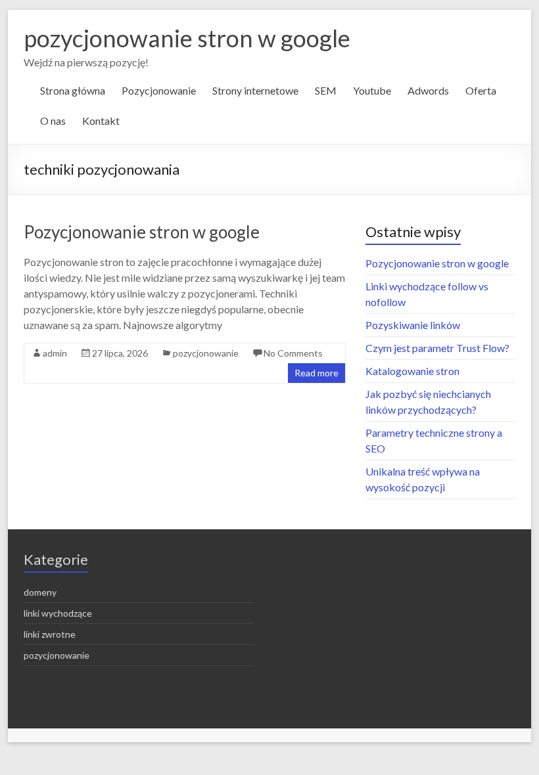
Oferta (480, 90)
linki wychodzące (58, 613)
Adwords (428, 90)
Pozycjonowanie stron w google (142, 231)
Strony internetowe (255, 90)
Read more (316, 372)
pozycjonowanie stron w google (187, 38)
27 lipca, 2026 (120, 353)
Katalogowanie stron (412, 371)
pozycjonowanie (206, 353)
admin (55, 353)
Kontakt (101, 120)
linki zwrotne (50, 634)
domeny (40, 592)
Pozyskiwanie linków (412, 325)
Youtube (372, 90)
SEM (326, 90)
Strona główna (72, 90)
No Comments (293, 353)
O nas (53, 120)
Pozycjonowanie (159, 90)
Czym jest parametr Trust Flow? (437, 348)
